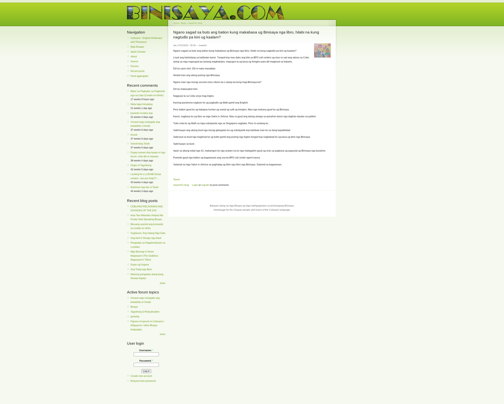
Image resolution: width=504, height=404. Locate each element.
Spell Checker (138, 51)
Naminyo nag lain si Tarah (144, 187)
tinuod (134, 134)
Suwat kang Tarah (140, 143)
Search (134, 61)
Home (176, 23)
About (134, 56)
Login (195, 185)
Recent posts (138, 71)
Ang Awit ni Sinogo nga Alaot (146, 238)
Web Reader (137, 47)
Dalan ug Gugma (140, 264)
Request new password (143, 381)
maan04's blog (195, 23)
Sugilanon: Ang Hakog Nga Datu (148, 233)
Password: (146, 360)
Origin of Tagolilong (141, 165)
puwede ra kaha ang (142, 113)
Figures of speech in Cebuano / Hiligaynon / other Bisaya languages (147, 325)
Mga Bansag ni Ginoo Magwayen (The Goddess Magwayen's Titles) (144, 255)
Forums (135, 66)
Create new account (141, 376)
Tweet (176, 179)
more (162, 283)
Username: (146, 350)
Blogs (183, 23)
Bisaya (134, 306)
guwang (135, 316)
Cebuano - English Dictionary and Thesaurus (146, 40)
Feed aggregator (139, 76)
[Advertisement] (354, 90)
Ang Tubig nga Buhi (141, 269)
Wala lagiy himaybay (142, 104)
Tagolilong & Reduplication (145, 311)
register (205, 185)
